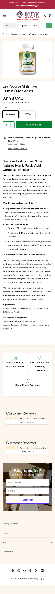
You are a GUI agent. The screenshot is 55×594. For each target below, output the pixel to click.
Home (7, 34)
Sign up (27, 499)
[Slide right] (49, 59)
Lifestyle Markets (23, 579)
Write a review (27, 422)
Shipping (6, 103)
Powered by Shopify (37, 579)
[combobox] (34, 25)
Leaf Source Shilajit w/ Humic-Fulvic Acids (29, 34)
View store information (17, 148)
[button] (4, 15)
